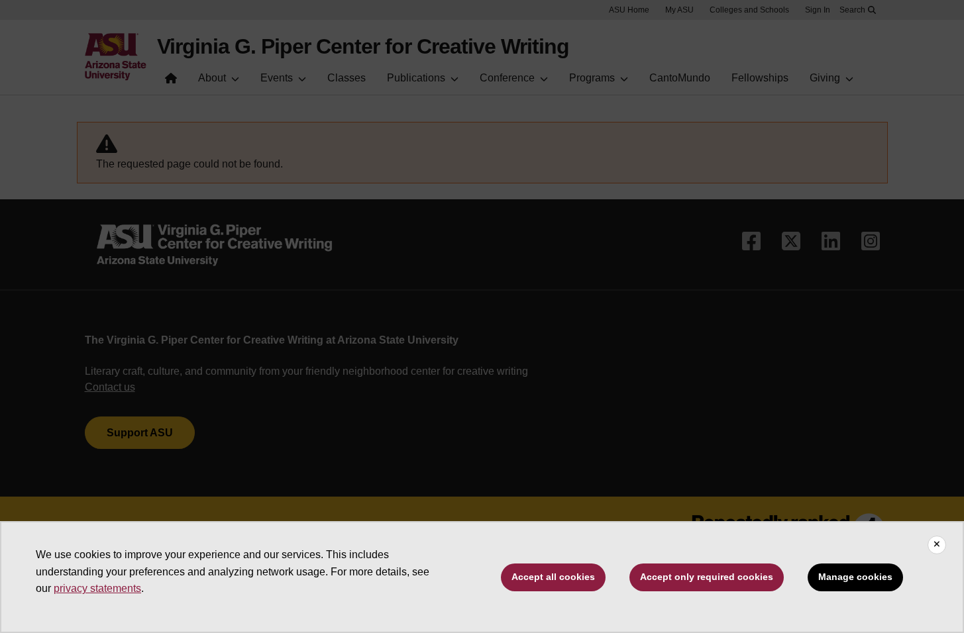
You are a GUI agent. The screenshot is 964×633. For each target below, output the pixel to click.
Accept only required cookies (706, 576)
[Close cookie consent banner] (937, 545)
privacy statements (97, 588)
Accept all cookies (553, 576)
